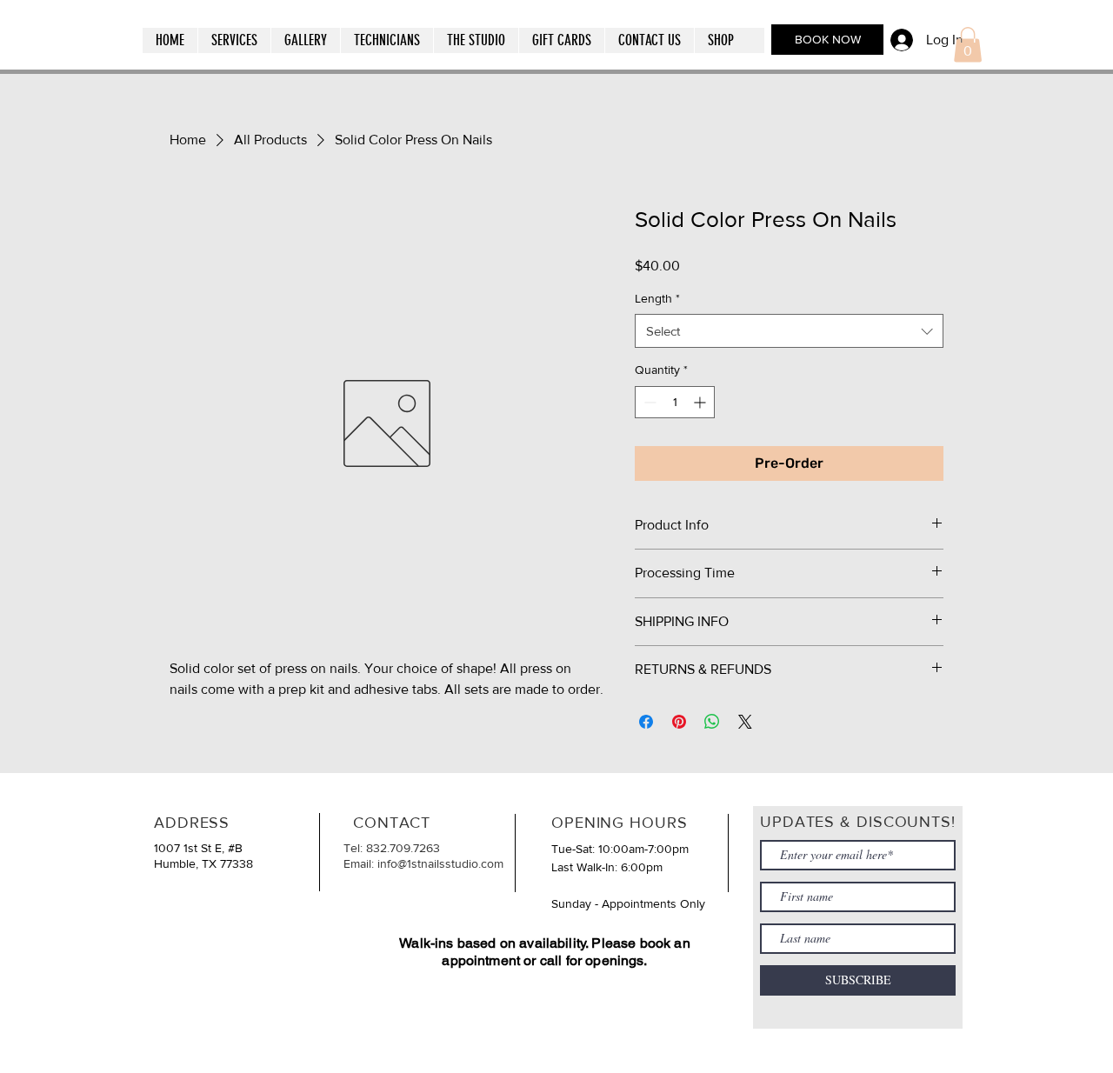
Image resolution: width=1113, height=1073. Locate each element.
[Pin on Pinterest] (679, 721)
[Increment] (701, 402)
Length (657, 298)
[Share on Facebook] (646, 721)
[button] (233, 40)
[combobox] (789, 331)
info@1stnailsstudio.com (440, 863)
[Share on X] (745, 721)
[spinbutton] (674, 402)
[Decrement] (648, 402)
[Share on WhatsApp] (712, 721)
